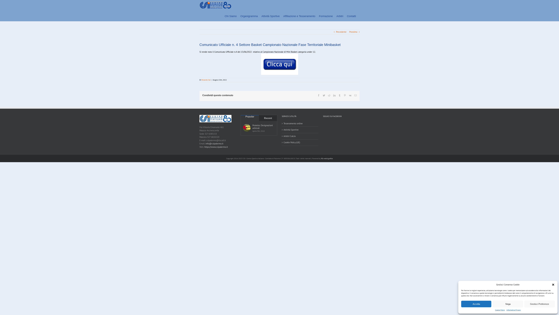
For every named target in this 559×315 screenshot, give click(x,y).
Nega (508, 304)
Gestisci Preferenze (539, 304)
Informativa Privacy (513, 310)
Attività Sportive (291, 129)
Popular (249, 116)
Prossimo (353, 31)
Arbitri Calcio (290, 136)
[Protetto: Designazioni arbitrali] (247, 128)
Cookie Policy (500, 310)
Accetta (476, 304)
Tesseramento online (293, 123)
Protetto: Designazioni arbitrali (262, 127)
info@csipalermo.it (214, 143)
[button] (553, 284)
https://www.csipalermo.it (216, 147)
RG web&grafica (327, 158)
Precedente (341, 31)
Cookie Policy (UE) (292, 142)
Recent (268, 118)
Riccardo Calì (206, 80)
